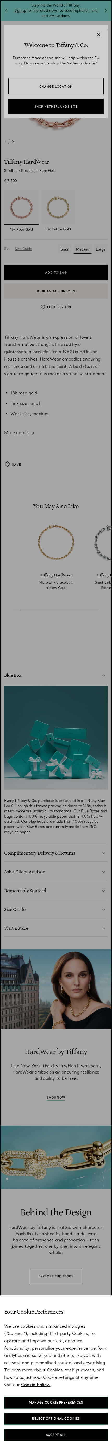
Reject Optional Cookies (56, 1418)
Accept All (56, 1435)
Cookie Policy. (35, 1384)
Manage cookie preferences (56, 1402)
